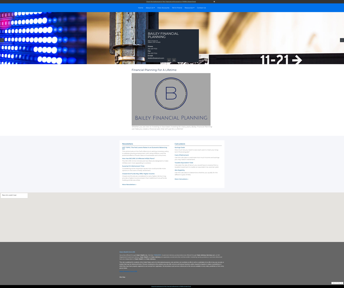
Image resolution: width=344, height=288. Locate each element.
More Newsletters (129, 184)
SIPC (159, 255)
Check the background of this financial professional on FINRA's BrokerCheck (171, 2)
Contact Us (201, 8)
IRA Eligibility (180, 170)
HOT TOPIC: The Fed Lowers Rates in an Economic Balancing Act (144, 148)
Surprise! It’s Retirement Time (133, 166)
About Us (149, 8)
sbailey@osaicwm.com (156, 58)
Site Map (122, 277)
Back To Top (336, 283)
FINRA (156, 255)
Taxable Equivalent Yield (184, 163)
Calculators (180, 144)
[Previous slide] (2, 40)
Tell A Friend (177, 8)
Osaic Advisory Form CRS (128, 271)
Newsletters (127, 144)
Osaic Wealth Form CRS (127, 252)
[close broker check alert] (214, 1)
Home (140, 8)
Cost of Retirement (182, 155)
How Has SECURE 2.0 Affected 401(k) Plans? (138, 158)
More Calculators (181, 179)
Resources (189, 8)
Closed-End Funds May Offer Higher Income (138, 174)
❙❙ (174, 60)
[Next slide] (342, 40)
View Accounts (163, 8)
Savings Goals (180, 147)
